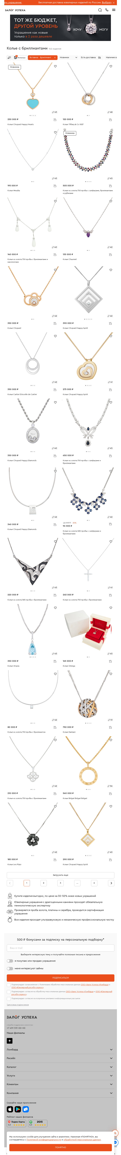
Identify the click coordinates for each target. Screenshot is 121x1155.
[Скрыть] (113, 3)
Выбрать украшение (90, 2)
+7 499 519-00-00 (16, 1028)
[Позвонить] (107, 9)
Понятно (60, 1147)
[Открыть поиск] (100, 10)
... (77, 883)
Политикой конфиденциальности (43, 1140)
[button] (43, 57)
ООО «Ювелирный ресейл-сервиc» (27, 987)
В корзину (54, 119)
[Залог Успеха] (15, 10)
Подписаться (60, 978)
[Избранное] (55, 66)
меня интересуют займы (29, 968)
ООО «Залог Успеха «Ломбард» (95, 985)
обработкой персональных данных (82, 1140)
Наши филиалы (16, 1033)
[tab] (30, 115)
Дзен (9, 1041)
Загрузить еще (60, 875)
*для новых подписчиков (18, 1005)
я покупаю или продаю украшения (35, 961)
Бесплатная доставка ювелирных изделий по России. (45, 2)
